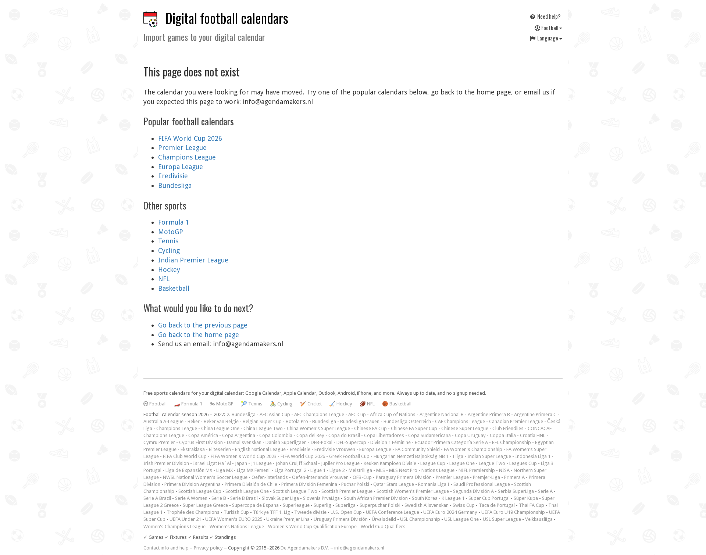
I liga (458, 456)
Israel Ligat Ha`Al (212, 463)
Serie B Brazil (244, 498)
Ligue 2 (337, 470)
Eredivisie (173, 176)
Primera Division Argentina (192, 484)
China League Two (263, 428)
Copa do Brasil (344, 435)
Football (549, 28)
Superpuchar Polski (380, 505)
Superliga (345, 505)
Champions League (187, 157)
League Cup (432, 463)
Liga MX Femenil (254, 470)
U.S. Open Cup (346, 512)
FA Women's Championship (473, 449)
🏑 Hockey (340, 404)
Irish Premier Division (166, 463)
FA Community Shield (417, 449)
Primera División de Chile (251, 484)
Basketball (173, 288)
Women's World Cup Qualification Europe (312, 526)
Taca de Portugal (497, 505)
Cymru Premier (159, 442)
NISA (504, 470)
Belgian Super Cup (262, 421)
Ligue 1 (317, 470)
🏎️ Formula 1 (188, 404)
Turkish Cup (236, 512)
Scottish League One (247, 491)
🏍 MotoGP (221, 404)
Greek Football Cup (349, 456)
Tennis (168, 241)
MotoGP (170, 232)
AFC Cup (357, 414)
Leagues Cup (523, 463)
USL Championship (420, 519)
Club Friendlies (508, 428)
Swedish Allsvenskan (426, 505)
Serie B (218, 498)
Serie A (545, 491)
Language (547, 38)
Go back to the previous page (202, 325)
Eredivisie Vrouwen (334, 449)
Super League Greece (205, 505)
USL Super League (502, 519)
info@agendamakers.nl (359, 548)
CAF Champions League (460, 421)
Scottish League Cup (199, 491)
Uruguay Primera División (341, 519)
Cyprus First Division (201, 442)
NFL (164, 279)
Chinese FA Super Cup (414, 428)
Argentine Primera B (489, 414)
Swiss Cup (464, 505)
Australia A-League (163, 421)
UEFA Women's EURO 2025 (233, 519)
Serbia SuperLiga (516, 491)
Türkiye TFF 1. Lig (271, 512)
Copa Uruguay (470, 435)
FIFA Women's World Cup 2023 (244, 456)
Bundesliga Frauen (359, 421)
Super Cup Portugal (489, 498)
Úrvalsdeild (384, 519)
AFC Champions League (319, 414)
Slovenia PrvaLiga (321, 498)
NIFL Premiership (477, 470)
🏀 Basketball (396, 404)
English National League (260, 449)
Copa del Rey (310, 435)
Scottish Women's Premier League (413, 491)
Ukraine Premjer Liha (288, 519)
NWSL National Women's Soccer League (205, 477)
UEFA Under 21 (185, 519)
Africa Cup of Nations (393, 414)
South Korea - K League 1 (438, 498)
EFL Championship (511, 442)
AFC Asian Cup (275, 414)
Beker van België (221, 421)
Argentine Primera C (535, 414)
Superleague (296, 505)
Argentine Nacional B (442, 414)
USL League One (461, 519)
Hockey (169, 269)
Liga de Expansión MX (188, 470)
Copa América (203, 435)
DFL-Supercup (351, 442)
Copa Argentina (238, 435)
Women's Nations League (237, 526)
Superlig (322, 505)
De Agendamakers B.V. (305, 548)
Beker (194, 421)
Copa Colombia (275, 435)
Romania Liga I (433, 484)
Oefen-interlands (270, 477)
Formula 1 (173, 222)
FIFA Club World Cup (185, 456)
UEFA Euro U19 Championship (513, 512)
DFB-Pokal (321, 442)
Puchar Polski (355, 484)
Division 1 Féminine (390, 442)
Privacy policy (208, 548)
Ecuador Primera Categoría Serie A (451, 442)
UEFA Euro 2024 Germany (450, 512)
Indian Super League (489, 456)
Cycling (169, 250)
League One (462, 463)
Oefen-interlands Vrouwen (320, 477)
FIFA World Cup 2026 (190, 138)
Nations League (437, 470)
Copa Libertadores (384, 435)
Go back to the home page (198, 335)
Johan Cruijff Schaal (296, 463)
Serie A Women (191, 498)
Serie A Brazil (157, 498)
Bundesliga (175, 185)
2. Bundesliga (241, 414)
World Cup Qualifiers (383, 526)
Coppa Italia (503, 435)
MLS (380, 470)
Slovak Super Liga (280, 498)
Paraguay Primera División (404, 477)
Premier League (182, 147)
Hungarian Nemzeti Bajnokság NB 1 (411, 456)
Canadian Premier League (516, 421)
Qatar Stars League (393, 484)
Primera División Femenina (309, 484)
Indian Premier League (193, 260)
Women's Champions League (174, 526)
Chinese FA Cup (370, 428)
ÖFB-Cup (362, 477)
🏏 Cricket (311, 404)
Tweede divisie (310, 512)
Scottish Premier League (346, 491)
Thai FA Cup (531, 505)
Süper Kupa (526, 498)
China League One (220, 428)
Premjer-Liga (486, 477)
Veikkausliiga (539, 519)
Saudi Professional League (481, 484)
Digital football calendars (226, 18)
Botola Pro (297, 421)
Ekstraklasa (193, 449)
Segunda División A (473, 491)
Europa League (180, 167)
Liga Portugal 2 (290, 470)
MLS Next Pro (403, 470)
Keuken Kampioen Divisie (390, 463)
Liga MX (224, 470)
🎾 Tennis (252, 404)
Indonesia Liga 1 (532, 456)
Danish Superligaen (286, 442)
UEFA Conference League (392, 512)
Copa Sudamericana (429, 435)
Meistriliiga (360, 470)
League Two (492, 463)
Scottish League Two (295, 491)
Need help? (548, 16)
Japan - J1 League (253, 463)
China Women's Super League (318, 428)
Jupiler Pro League (340, 463)
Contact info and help (166, 548)
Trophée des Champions (193, 512)
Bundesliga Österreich (407, 421)
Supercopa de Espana (255, 505)
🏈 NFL (367, 404)
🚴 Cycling (281, 404)
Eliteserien (220, 449)
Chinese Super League (464, 428)
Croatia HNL (532, 435)
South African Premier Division (376, 498)
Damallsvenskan (244, 442)
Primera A (514, 477)
